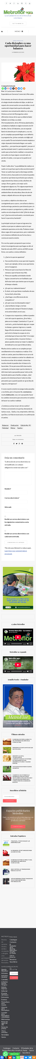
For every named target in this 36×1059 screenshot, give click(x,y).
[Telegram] (21, 88)
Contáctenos (18, 826)
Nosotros (13, 959)
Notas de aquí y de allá (4, 1023)
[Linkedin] (5, 88)
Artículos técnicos (4, 976)
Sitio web (8, 507)
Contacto (13, 942)
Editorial (4, 991)
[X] (13, 88)
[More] (24, 88)
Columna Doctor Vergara (4, 983)
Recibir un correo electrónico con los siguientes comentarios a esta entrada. (17, 522)
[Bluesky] (19, 88)
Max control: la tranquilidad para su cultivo (20, 869)
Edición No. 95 (26, 425)
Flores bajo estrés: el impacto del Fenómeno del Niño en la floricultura (22, 741)
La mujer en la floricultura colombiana (5, 1015)
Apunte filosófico (4, 970)
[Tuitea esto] (16, 443)
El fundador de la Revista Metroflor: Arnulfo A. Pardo (13, 948)
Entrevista (5, 997)
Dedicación (14, 425)
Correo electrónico (12, 498)
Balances (5, 425)
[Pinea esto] (22, 443)
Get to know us (12, 956)
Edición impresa (4, 988)
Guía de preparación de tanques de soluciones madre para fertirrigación (22, 880)
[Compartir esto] (14, 443)
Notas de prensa (4, 1027)
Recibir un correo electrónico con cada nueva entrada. (17, 535)
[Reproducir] (5, 644)
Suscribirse (13, 962)
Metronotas (5, 1019)
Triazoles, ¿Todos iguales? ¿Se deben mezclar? (20, 841)
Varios (3, 1037)
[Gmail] (8, 88)
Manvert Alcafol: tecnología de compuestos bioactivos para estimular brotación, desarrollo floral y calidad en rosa (22, 759)
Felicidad (5, 428)
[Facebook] (11, 88)
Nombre (8, 489)
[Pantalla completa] (31, 644)
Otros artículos (18, 40)
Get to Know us (18, 23)
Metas (13, 428)
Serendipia (5, 1035)
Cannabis (4, 979)
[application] (18, 637)
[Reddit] (16, 88)
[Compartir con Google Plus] (19, 443)
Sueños (19, 428)
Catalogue (13, 940)
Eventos (4, 1000)
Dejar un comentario (18, 439)
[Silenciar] (28, 644)
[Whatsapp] (3, 88)
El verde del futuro (4, 994)
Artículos (4, 973)
